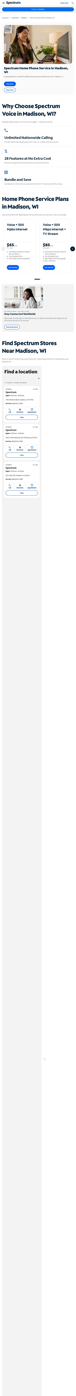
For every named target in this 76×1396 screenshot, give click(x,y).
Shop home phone (12, 327)
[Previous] (3, 248)
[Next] (72, 248)
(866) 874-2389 (14, 403)
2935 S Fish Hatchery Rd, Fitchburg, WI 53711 (21, 437)
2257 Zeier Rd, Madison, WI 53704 (18, 475)
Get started (13, 267)
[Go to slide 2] (41, 279)
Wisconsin (15, 18)
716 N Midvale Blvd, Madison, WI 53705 (19, 400)
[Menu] (3, 3)
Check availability (38, 9)
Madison (24, 18)
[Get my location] (39, 378)
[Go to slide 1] (37, 279)
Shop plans (10, 84)
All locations (5, 18)
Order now (64, 3)
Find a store (10, 90)
